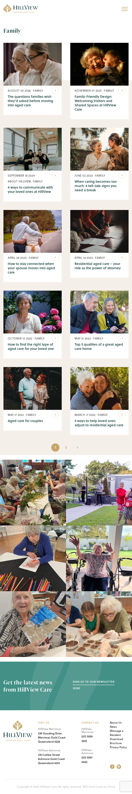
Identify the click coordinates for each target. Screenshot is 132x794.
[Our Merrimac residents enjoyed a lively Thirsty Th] (99, 558)
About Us (116, 722)
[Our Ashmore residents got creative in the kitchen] (99, 624)
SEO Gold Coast (92, 787)
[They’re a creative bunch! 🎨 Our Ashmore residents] (33, 624)
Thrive (111, 787)
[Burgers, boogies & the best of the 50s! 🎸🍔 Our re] (99, 492)
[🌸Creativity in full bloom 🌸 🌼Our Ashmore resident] (33, 492)
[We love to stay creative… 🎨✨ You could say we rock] (33, 558)
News (113, 727)
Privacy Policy (118, 747)
